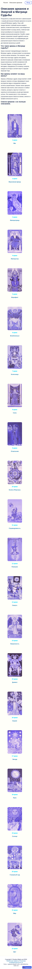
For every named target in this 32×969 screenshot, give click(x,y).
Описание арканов (15, 2)
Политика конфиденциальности (17, 961)
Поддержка (27, 967)
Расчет (5, 2)
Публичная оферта (12, 961)
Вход (28, 2)
